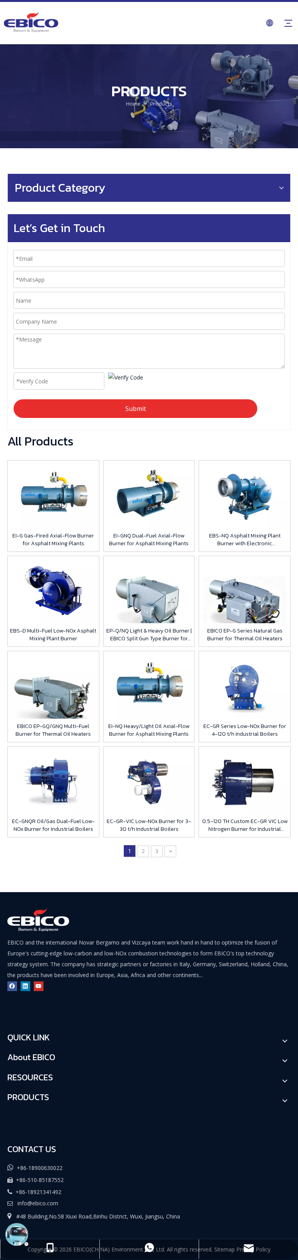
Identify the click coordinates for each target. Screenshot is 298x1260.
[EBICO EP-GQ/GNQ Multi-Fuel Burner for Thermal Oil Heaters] (53, 696)
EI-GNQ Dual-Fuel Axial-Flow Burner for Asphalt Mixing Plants (149, 540)
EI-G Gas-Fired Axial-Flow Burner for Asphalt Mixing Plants (53, 540)
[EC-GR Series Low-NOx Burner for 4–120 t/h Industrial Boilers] (244, 685)
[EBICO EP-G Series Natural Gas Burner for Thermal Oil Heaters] (244, 601)
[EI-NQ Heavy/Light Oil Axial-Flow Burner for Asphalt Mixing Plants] (149, 685)
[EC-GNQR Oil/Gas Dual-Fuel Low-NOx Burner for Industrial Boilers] (53, 780)
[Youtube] (38, 986)
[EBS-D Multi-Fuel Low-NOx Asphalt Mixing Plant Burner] (53, 590)
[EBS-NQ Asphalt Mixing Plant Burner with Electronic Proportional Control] (244, 495)
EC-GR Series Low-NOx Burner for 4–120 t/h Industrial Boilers (244, 730)
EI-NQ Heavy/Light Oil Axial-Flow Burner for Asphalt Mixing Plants (148, 730)
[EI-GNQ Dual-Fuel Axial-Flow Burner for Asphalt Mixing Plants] (149, 495)
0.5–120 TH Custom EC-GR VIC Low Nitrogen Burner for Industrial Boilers (245, 825)
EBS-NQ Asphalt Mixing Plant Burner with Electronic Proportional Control (245, 540)
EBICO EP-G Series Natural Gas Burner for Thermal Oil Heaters (244, 635)
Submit (135, 408)
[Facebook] (12, 986)
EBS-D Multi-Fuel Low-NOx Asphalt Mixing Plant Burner (53, 635)
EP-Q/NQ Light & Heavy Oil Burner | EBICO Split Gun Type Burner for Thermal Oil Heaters (149, 635)
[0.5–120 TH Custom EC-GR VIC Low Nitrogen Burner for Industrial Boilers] (244, 780)
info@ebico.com (37, 1203)
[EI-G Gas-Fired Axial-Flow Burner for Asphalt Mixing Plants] (53, 495)
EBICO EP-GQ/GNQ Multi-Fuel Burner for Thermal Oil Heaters (53, 730)
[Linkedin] (25, 986)
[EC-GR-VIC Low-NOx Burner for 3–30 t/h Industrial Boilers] (149, 780)
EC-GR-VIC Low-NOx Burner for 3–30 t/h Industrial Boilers (149, 825)
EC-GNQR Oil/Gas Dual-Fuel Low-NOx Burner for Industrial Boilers (53, 825)
